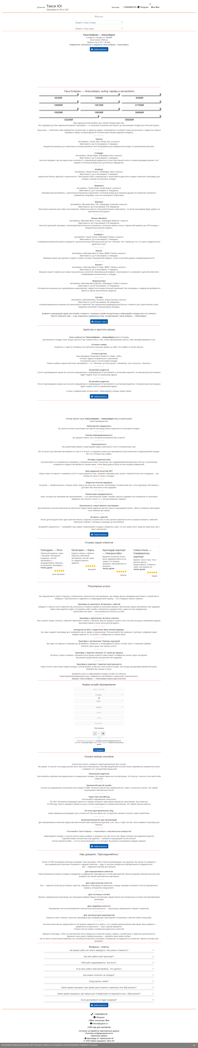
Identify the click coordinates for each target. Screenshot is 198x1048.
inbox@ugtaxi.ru (100, 1023)
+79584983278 (129, 7)
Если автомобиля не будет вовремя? (99, 999)
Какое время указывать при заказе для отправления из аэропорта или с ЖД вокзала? (99, 993)
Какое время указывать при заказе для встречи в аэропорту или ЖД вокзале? (99, 987)
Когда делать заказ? (99, 981)
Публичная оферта (99, 1036)
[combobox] (99, 22)
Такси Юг (54, 5)
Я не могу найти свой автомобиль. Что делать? (99, 968)
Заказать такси (100, 321)
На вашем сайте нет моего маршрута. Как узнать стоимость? (99, 950)
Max (157, 7)
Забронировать (100, 49)
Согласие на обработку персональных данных (99, 1031)
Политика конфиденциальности (99, 1033)
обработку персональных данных (110, 743)
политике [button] (93, 1045)
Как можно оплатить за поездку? (99, 974)
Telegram (143, 7)
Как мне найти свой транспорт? (99, 956)
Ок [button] (194, 1045)
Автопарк (115, 7)
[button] (46, 567)
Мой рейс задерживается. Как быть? (98, 962)
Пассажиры (99, 728)
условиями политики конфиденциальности (108, 741)
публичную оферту (87, 742)
